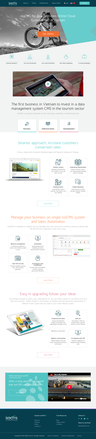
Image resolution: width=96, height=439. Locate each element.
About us (25, 3)
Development (69, 129)
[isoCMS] (12, 3)
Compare (37, 422)
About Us (37, 420)
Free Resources (44, 3)
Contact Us (37, 426)
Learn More (48, 204)
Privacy (79, 435)
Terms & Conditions (53, 435)
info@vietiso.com (84, 426)
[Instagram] (87, 419)
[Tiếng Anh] (71, 3)
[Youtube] (84, 419)
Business (27, 129)
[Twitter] (81, 419)
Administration (48, 129)
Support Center (56, 3)
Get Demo (84, 3)
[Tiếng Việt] (74, 3)
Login (66, 3)
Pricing (34, 3)
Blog (57, 420)
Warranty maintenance (68, 435)
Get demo (19, 393)
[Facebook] (78, 419)
